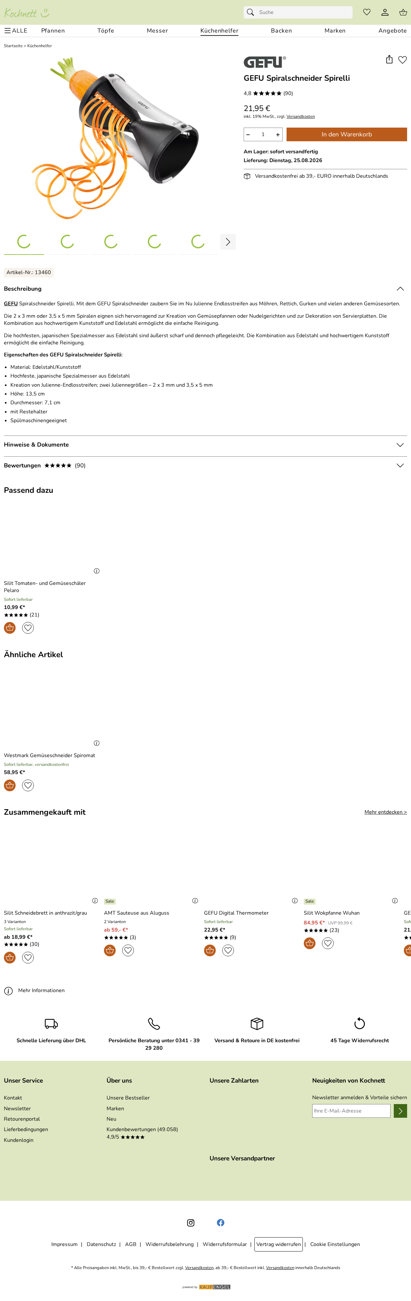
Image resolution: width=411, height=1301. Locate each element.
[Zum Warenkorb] (403, 12)
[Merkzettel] (367, 12)
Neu (111, 1119)
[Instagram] (190, 1222)
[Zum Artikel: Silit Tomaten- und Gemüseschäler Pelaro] (53, 539)
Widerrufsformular (225, 1244)
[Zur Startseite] (26, 12)
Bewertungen (45, 465)
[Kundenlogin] (385, 12)
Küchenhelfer (39, 46)
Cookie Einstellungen (335, 1244)
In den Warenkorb (347, 134)
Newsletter (17, 1108)
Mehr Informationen (41, 990)
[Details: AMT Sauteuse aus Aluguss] (110, 902)
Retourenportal (22, 1119)
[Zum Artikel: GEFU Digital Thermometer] (252, 868)
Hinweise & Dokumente (36, 445)
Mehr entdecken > (386, 812)
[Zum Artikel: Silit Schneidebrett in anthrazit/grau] (52, 868)
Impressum (64, 1244)
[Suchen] (252, 12)
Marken (115, 1108)
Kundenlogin (18, 1140)
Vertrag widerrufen (278, 1244)
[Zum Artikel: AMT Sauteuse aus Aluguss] (152, 868)
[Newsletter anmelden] (400, 1111)
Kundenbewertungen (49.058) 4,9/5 (142, 1133)
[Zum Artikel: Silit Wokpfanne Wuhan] (352, 868)
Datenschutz (101, 1244)
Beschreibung (23, 289)
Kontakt (13, 1097)
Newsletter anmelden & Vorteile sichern (359, 1097)
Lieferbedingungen (26, 1129)
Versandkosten (301, 116)
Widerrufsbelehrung (170, 1244)
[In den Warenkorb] (10, 628)
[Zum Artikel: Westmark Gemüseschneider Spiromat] (53, 711)
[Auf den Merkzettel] (402, 59)
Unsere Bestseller (128, 1097)
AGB (130, 1244)
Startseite (13, 46)
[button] (389, 59)
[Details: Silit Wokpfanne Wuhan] (310, 902)
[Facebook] (220, 1222)
